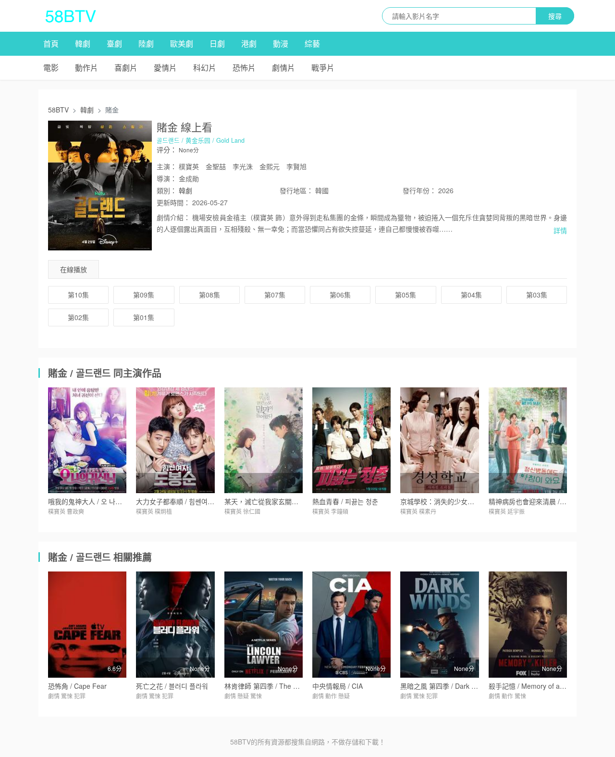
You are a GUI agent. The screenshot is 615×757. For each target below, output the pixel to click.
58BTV (58, 109)
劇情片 (283, 67)
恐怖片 (244, 67)
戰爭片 (322, 67)
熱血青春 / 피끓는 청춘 (345, 501)
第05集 (405, 294)
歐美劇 (181, 43)
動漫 (280, 43)
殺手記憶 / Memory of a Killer (533, 686)
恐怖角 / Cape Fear (77, 686)
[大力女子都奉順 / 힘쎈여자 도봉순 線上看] (175, 440)
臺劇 (114, 43)
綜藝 (312, 43)
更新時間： (173, 202)
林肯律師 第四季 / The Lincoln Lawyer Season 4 (296, 686)
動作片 (86, 67)
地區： (296, 190)
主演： (167, 166)
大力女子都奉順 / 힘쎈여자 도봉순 (185, 501)
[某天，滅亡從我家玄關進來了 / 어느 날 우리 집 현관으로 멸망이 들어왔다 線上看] (263, 440)
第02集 (78, 317)
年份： (419, 190)
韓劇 (82, 43)
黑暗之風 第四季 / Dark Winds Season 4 (460, 686)
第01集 (143, 317)
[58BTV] (70, 16)
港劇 (249, 43)
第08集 (209, 294)
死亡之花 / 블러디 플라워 (172, 686)
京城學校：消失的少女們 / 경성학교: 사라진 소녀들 (474, 501)
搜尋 (555, 16)
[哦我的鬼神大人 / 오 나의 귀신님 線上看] (87, 440)
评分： (167, 149)
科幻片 (204, 67)
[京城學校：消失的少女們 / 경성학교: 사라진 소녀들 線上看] (439, 440)
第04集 (471, 294)
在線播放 (73, 269)
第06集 (340, 294)
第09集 (143, 294)
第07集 (274, 294)
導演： (167, 178)
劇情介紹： (173, 217)
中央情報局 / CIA (337, 686)
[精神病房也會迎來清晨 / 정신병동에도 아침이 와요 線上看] (528, 440)
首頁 (51, 43)
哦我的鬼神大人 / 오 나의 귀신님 (95, 501)
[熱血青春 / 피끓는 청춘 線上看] (351, 440)
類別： (167, 190)
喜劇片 (125, 67)
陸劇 (146, 43)
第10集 (78, 294)
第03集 (536, 294)
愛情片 (165, 67)
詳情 (560, 230)
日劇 (217, 43)
